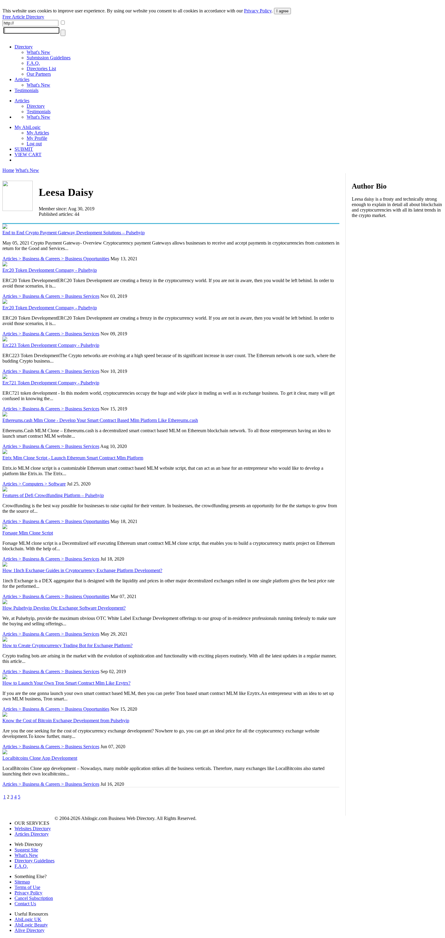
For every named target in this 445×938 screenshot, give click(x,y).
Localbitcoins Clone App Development (39, 758)
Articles (22, 79)
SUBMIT (24, 149)
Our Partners (39, 74)
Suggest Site (26, 849)
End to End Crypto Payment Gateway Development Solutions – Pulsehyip (73, 232)
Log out (34, 143)
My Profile (37, 138)
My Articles (38, 132)
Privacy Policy (258, 10)
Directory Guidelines (34, 860)
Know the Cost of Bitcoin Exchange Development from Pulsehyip (65, 720)
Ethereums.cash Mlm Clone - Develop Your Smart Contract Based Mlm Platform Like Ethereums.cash (100, 420)
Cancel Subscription (34, 898)
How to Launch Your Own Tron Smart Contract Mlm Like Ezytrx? (66, 683)
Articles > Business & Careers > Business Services (50, 296)
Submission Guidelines (49, 57)
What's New (38, 52)
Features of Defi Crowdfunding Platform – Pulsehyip (53, 495)
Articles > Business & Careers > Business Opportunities (55, 258)
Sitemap (22, 881)
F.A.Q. (33, 63)
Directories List (41, 68)
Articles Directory (32, 834)
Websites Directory (33, 828)
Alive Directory (29, 930)
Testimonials (26, 90)
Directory (24, 46)
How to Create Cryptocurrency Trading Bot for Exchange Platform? (67, 645)
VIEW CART (28, 154)
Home (8, 170)
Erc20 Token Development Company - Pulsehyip (49, 270)
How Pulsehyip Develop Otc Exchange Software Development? (64, 608)
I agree (282, 11)
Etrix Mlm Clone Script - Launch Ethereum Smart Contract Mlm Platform (72, 457)
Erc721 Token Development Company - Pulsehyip (50, 382)
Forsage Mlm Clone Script (27, 532)
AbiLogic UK (28, 919)
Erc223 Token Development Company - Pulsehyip (50, 345)
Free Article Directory (23, 16)
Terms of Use (27, 887)
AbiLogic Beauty (31, 924)
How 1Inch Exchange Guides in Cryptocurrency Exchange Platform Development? (82, 570)
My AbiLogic (28, 127)
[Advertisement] (397, 262)
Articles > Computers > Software (34, 483)
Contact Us (25, 903)
